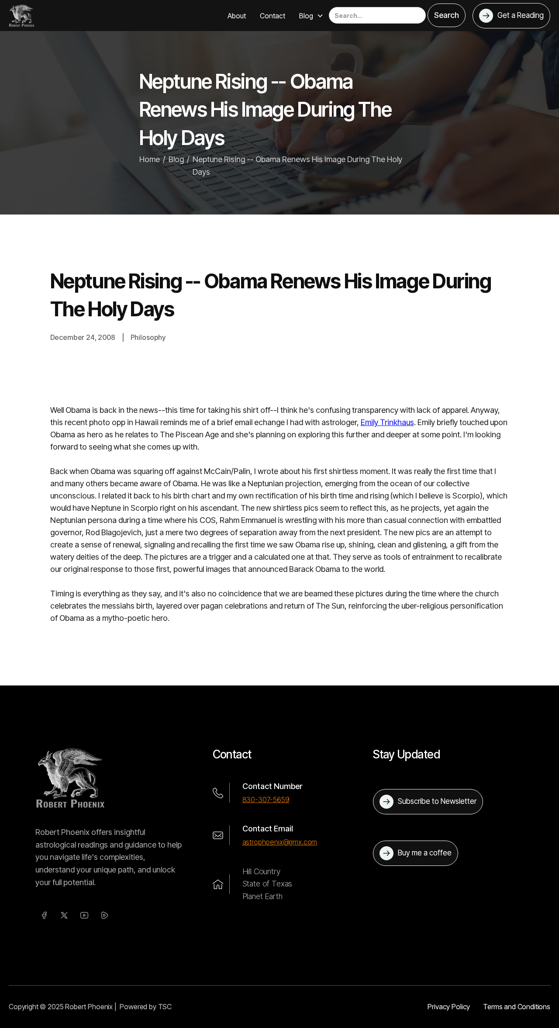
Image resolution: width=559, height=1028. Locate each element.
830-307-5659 (266, 799)
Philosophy (148, 337)
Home (149, 159)
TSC (165, 1006)
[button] (311, 15)
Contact (272, 15)
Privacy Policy (449, 1006)
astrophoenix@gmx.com (279, 842)
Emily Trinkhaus (387, 422)
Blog (176, 159)
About (237, 15)
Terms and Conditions (516, 1006)
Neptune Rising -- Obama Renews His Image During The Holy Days (297, 166)
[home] (22, 15)
